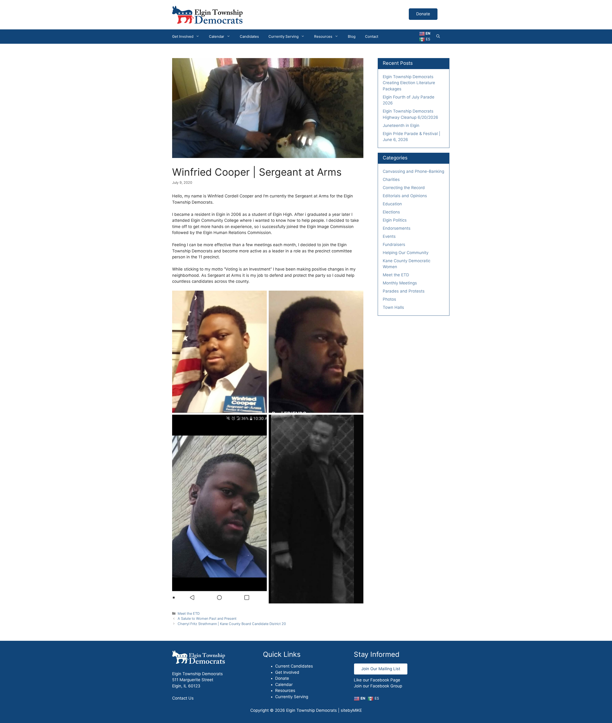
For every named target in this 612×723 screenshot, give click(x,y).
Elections (391, 212)
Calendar (216, 36)
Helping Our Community (405, 252)
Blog (351, 36)
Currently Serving (283, 36)
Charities (391, 179)
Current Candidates (294, 666)
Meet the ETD (189, 613)
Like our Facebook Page (377, 680)
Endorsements (396, 228)
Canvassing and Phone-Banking (413, 171)
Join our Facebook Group (378, 686)
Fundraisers (394, 244)
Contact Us (183, 698)
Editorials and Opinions (405, 195)
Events (389, 236)
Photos (389, 299)
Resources (323, 36)
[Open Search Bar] (438, 36)
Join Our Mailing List (380, 668)
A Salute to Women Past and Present (207, 618)
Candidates (249, 36)
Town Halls (393, 307)
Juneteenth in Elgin (401, 125)
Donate (423, 13)
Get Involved (182, 36)
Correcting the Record (404, 187)
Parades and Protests (404, 291)
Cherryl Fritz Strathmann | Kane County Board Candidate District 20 (232, 624)
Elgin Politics (395, 220)
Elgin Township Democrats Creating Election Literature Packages (409, 82)
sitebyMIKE (351, 710)
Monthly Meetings (400, 283)
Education (392, 203)
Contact (371, 36)
